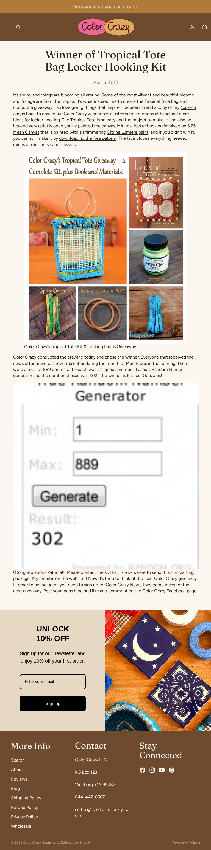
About (17, 769)
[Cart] (204, 27)
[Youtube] (162, 770)
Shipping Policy (26, 798)
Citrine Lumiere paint (127, 132)
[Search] (18, 27)
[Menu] (6, 27)
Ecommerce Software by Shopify (67, 842)
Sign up (52, 703)
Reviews (19, 779)
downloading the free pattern (87, 138)
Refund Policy (24, 807)
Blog (15, 788)
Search (18, 760)
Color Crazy (118, 584)
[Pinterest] (171, 770)
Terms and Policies (186, 843)
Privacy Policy (24, 816)
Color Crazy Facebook (164, 590)
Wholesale (21, 826)
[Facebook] (142, 770)
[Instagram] (152, 770)
